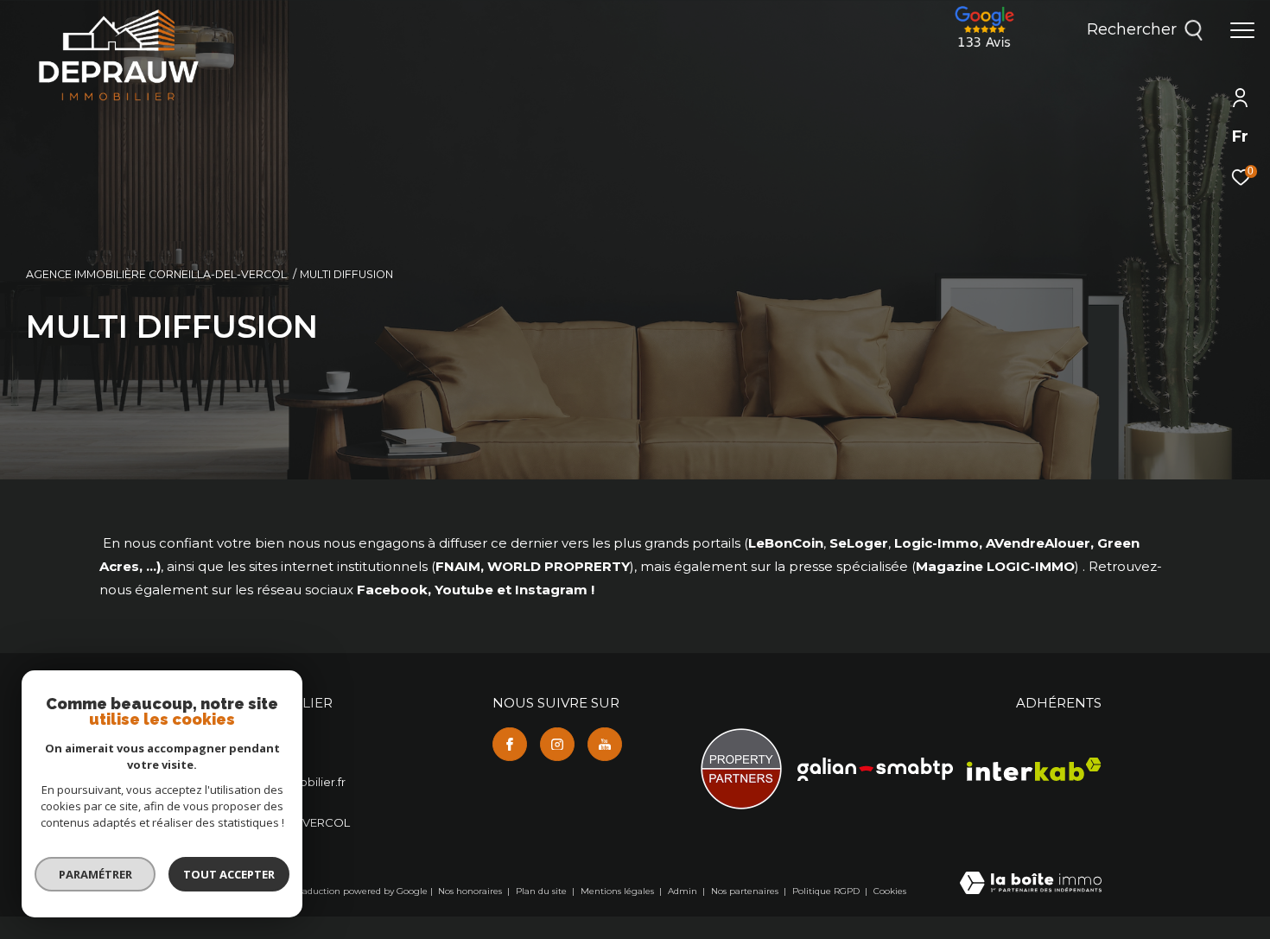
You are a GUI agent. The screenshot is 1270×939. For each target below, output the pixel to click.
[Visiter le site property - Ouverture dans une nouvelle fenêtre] (741, 769)
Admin (684, 891)
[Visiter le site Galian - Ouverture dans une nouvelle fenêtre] (875, 769)
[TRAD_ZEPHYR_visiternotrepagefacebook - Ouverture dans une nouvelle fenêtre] (509, 744)
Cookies (889, 891)
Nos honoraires (471, 891)
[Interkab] (984, 46)
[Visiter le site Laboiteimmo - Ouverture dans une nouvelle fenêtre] (1031, 884)
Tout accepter (229, 874)
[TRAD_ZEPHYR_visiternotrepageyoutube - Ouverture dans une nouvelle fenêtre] (604, 744)
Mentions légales (619, 891)
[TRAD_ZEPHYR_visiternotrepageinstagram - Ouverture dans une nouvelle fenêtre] (557, 744)
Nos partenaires (746, 891)
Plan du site (542, 891)
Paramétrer (95, 874)
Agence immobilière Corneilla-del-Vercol (156, 274)
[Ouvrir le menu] (1242, 30)
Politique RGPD (826, 891)
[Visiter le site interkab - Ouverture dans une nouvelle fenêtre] (1034, 769)
